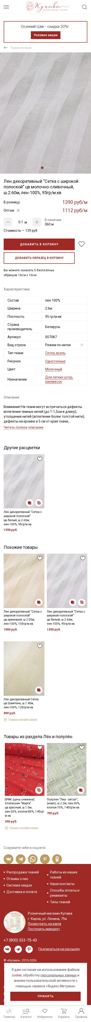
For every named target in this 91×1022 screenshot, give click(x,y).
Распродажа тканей (23, 872)
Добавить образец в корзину (39, 258)
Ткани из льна (20, 47)
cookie (17, 975)
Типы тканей (60, 902)
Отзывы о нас (17, 879)
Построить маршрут (44, 929)
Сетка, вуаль (55, 353)
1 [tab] (42, 168)
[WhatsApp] (33, 859)
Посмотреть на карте (44, 924)
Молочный (53, 369)
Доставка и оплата (22, 892)
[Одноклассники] (57, 859)
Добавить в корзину (39, 244)
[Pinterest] (45, 859)
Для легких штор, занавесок (59, 379)
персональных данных (59, 975)
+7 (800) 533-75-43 (20, 940)
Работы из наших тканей (63, 874)
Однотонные (55, 361)
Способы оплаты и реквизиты (64, 892)
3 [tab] (49, 167)
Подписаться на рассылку (59, 949)
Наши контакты (62, 884)
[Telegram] (21, 859)
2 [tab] (46, 167)
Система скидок (19, 885)
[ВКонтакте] (8, 859)
